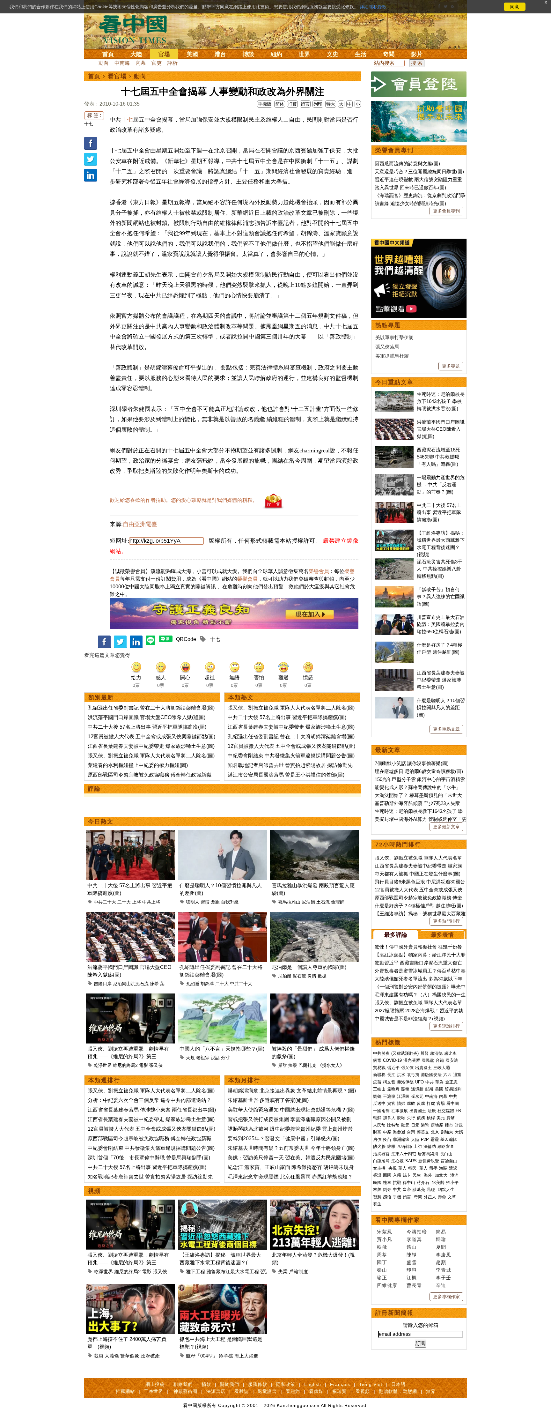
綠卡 (407, 1175)
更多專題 (451, 365)
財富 (377, 1132)
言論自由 (449, 1160)
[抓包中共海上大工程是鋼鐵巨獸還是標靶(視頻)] (222, 1287)
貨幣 (450, 1117)
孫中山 (409, 1182)
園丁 (382, 1262)
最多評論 (395, 935)
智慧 (377, 1196)
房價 (377, 1139)
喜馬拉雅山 (289, 901)
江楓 (412, 1277)
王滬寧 (389, 1096)
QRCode (186, 639)
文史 (332, 54)
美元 (441, 1117)
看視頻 (363, 1391)
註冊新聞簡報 (394, 1313)
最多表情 (442, 935)
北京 (435, 1132)
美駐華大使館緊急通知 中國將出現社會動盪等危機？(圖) (291, 1109)
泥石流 (299, 975)
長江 (391, 1074)
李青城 (443, 1270)
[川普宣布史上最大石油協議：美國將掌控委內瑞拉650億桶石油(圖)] (394, 617)
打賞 (292, 104)
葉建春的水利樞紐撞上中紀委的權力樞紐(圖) (138, 765)
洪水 (401, 1074)
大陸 (136, 54)
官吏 (156, 63)
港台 (220, 54)
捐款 (206, 1384)
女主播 (380, 1168)
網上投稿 (155, 1384)
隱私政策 (285, 1384)
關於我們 (229, 1384)
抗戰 (397, 1182)
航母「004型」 (201, 1355)
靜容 (412, 1270)
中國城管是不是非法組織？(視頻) (410, 1018)
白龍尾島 (381, 1160)
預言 (407, 1196)
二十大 (124, 901)
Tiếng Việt (370, 1384)
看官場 (117, 76)
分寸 (225, 1057)
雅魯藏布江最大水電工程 (232, 1271)
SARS (411, 1160)
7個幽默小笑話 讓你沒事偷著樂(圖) (412, 763)
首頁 (108, 54)
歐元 (405, 1125)
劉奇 (387, 1189)
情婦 (401, 1103)
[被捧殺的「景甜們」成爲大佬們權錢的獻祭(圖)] (314, 997)
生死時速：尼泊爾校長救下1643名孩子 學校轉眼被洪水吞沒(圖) (441, 401)
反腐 (421, 1103)
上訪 (418, 1146)
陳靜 (412, 1254)
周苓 (382, 1254)
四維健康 (387, 1285)
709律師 (404, 1146)
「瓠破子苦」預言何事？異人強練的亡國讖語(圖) (441, 596)
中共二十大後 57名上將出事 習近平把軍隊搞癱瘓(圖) (147, 727)
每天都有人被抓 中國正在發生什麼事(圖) (417, 873)
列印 (317, 104)
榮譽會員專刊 (394, 150)
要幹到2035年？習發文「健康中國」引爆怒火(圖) (283, 1138)
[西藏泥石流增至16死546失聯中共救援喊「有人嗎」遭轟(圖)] (394, 449)
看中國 (452, 1103)
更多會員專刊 (446, 210)
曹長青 (414, 1285)
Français (340, 1384)
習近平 (393, 1067)
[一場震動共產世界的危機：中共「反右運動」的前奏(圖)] (394, 477)
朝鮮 (377, 1117)
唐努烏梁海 (428, 1153)
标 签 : (94, 115)
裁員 (98, 1355)
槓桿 (431, 1117)
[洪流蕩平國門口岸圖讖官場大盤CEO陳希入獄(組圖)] (130, 915)
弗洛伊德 (405, 1082)
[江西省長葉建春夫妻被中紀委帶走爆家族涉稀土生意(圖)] (394, 672)
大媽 (459, 1132)
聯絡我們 (183, 1384)
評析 (172, 63)
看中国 (137, 29)
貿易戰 (379, 1067)
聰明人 (192, 901)
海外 (428, 1175)
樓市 (449, 1125)
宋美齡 (438, 1182)
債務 (421, 1117)
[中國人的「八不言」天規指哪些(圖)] (222, 997)
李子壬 (443, 1277)
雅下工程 (195, 1271)
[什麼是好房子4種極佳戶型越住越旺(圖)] (394, 645)
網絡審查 (445, 1146)
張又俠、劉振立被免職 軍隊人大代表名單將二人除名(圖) (151, 755)
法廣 (432, 1110)
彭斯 (429, 1089)
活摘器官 (381, 1153)
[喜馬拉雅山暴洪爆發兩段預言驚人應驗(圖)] (314, 834)
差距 (215, 901)
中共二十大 (105, 901)
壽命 (442, 1196)
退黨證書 (267, 1391)
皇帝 (407, 1189)
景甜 (282, 1065)
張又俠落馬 (387, 346)
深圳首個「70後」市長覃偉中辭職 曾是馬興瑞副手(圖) (149, 1157)
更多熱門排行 (446, 921)
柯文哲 (389, 1082)
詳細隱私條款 (373, 6)
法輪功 (429, 1146)
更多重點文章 (446, 729)
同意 (514, 6)
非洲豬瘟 (401, 1139)
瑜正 (382, 1277)
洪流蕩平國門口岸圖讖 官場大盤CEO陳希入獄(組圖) (146, 717)
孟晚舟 (393, 1089)
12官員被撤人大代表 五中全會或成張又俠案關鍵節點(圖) (151, 736)
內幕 (141, 63)
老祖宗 (202, 1057)
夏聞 (441, 1247)
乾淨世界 (103, 1065)
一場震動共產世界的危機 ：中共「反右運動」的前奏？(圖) (441, 485)
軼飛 (382, 1247)
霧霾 (434, 1139)
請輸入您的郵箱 (420, 1325)
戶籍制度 (298, 1271)
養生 (377, 1204)
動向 (104, 63)
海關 (443, 1168)
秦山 (382, 1270)
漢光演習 (411, 1060)
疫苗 (377, 1082)
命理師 (337, 901)
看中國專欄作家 (397, 1220)
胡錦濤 (207, 983)
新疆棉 (379, 1074)
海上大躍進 (246, 1355)
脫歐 (401, 1117)
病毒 (377, 1060)
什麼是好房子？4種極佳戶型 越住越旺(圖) (419, 905)
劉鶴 (377, 1096)
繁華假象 (129, 1355)
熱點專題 (388, 325)
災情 (311, 975)
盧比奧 (450, 1053)
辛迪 (441, 1285)
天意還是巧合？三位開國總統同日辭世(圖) (419, 171)
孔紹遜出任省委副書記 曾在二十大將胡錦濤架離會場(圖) (151, 707)
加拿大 (389, 1117)
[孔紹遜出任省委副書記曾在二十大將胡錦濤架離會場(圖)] (222, 915)
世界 (304, 54)
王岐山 (379, 1089)
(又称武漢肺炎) (405, 1053)
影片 (416, 54)
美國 (192, 54)
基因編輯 (448, 1139)
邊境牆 (417, 1089)
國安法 (451, 1060)
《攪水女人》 (331, 1065)
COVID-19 (392, 1060)
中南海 (122, 63)
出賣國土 (423, 1067)
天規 (190, 1057)
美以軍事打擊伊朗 (394, 337)
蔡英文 (423, 1132)
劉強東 (447, 1132)
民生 (417, 1175)
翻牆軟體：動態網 (398, 1391)
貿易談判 (454, 1089)
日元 (415, 1125)
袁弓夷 (413, 1074)
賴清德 (436, 1053)
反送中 (379, 1103)
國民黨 (428, 1060)
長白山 (446, 1153)
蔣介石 (423, 1182)
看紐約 (293, 1391)
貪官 (391, 1103)
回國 (387, 1175)
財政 (459, 1125)
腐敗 (411, 1103)
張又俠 (156, 1065)
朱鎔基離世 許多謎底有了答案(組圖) (268, 1100)
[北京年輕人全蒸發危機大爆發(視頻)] (314, 1203)
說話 (215, 1057)
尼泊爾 (308, 901)
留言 (305, 104)
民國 (377, 1182)
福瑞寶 (339, 1391)
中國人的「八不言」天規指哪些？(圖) (222, 1049)
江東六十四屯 (403, 1153)
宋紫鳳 (384, 1231)
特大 (330, 104)
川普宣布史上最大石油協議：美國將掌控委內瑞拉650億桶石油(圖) (441, 624)
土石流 (323, 901)
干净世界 (153, 1391)
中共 (429, 1082)
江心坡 (397, 1160)
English (312, 1384)
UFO (419, 1082)
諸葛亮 (419, 1189)
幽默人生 (446, 1189)
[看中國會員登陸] (419, 84)
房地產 (437, 1125)
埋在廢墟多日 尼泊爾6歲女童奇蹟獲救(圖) (419, 771)
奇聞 (388, 54)
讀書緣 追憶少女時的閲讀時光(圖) (410, 203)
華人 (402, 1168)
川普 (424, 1053)
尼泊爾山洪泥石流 (131, 983)
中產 (387, 1132)
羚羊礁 (226, 1355)
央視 (392, 1168)
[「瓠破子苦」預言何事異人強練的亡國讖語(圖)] (394, 589)
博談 (248, 54)
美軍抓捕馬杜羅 (392, 356)
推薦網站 (125, 1391)
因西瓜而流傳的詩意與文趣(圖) (407, 163)
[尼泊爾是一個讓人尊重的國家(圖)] (314, 915)
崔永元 (417, 1096)
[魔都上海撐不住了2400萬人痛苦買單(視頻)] (130, 1287)
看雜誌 (241, 1391)
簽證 (377, 1175)
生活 (360, 54)
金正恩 (451, 1082)
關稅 (405, 1089)
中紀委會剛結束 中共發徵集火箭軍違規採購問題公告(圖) (291, 755)
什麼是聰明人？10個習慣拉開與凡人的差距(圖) (441, 708)
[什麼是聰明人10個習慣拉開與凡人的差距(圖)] (222, 834)
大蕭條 (112, 1355)
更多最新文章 (446, 826)
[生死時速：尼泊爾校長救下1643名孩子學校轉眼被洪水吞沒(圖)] (394, 394)
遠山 (412, 1247)
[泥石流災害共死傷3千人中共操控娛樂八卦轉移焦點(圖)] (394, 561)
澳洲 (454, 1175)
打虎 (431, 1103)
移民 (412, 1168)
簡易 (441, 1231)
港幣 (425, 1125)
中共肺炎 (381, 1053)
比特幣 (393, 1125)
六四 (447, 1074)
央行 (411, 1117)
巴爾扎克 (307, 1065)
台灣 (411, 1132)
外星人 (430, 1196)
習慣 (205, 901)
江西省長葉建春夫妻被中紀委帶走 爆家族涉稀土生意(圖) (151, 746)
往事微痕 (399, 1110)
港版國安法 (431, 1074)
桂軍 (387, 1182)
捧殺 (292, 1065)
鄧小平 (452, 1182)
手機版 (264, 104)
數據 (322, 975)
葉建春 (166, 983)
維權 (391, 1146)
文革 (452, 1196)
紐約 (276, 54)
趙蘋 (441, 1262)
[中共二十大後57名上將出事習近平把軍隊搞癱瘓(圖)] (130, 834)
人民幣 (379, 1125)
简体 (279, 104)
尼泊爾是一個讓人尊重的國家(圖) (309, 967)
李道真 (414, 1239)
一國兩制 (381, 1110)
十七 (88, 123)
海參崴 (399, 1132)
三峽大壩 (441, 1067)
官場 (164, 54)
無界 (431, 1391)
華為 (439, 1082)
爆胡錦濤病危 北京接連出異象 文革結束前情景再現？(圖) (292, 1090)
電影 (143, 1065)
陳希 (154, 983)
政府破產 (150, 1355)
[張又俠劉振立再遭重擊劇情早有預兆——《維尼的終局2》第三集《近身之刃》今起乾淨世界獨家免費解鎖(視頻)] (130, 997)
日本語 (398, 1384)
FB (458, 1110)
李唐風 (443, 1254)
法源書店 (215, 1391)
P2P (425, 1139)
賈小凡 (384, 1239)
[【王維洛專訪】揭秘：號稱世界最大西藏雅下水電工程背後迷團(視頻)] (222, 1203)
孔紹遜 (192, 983)
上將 (136, 901)
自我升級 (230, 901)
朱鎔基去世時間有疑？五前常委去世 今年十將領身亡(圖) (291, 1148)
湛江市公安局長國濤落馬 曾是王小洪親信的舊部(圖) (286, 774)
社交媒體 (445, 1110)
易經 (431, 1189)
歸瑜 (441, 1239)
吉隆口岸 (103, 983)
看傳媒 (316, 1391)
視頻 (94, 1191)
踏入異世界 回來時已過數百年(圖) (410, 187)
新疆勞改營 (428, 1160)
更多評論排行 (446, 1026)
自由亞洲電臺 (140, 524)
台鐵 (440, 1060)
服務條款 (257, 1384)
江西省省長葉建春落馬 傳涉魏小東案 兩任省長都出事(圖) (152, 1109)
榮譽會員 (319, 571)
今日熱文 (101, 821)
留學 (433, 1168)
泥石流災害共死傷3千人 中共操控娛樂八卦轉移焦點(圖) (439, 569)
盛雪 (412, 1262)
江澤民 (403, 1096)
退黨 (457, 1074)
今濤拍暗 (417, 1231)
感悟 (387, 1196)
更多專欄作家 (446, 1296)
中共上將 (151, 901)
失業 (283, 1271)
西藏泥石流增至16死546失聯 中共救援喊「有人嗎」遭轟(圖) (438, 457)
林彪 (377, 1189)
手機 (397, 1196)
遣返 (453, 1168)
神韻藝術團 (185, 1391)
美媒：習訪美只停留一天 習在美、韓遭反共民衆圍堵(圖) (291, 1157)
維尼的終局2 (125, 1065)
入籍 (397, 1175)
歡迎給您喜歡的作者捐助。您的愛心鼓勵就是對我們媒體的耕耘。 (184, 500)
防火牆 (379, 1146)
